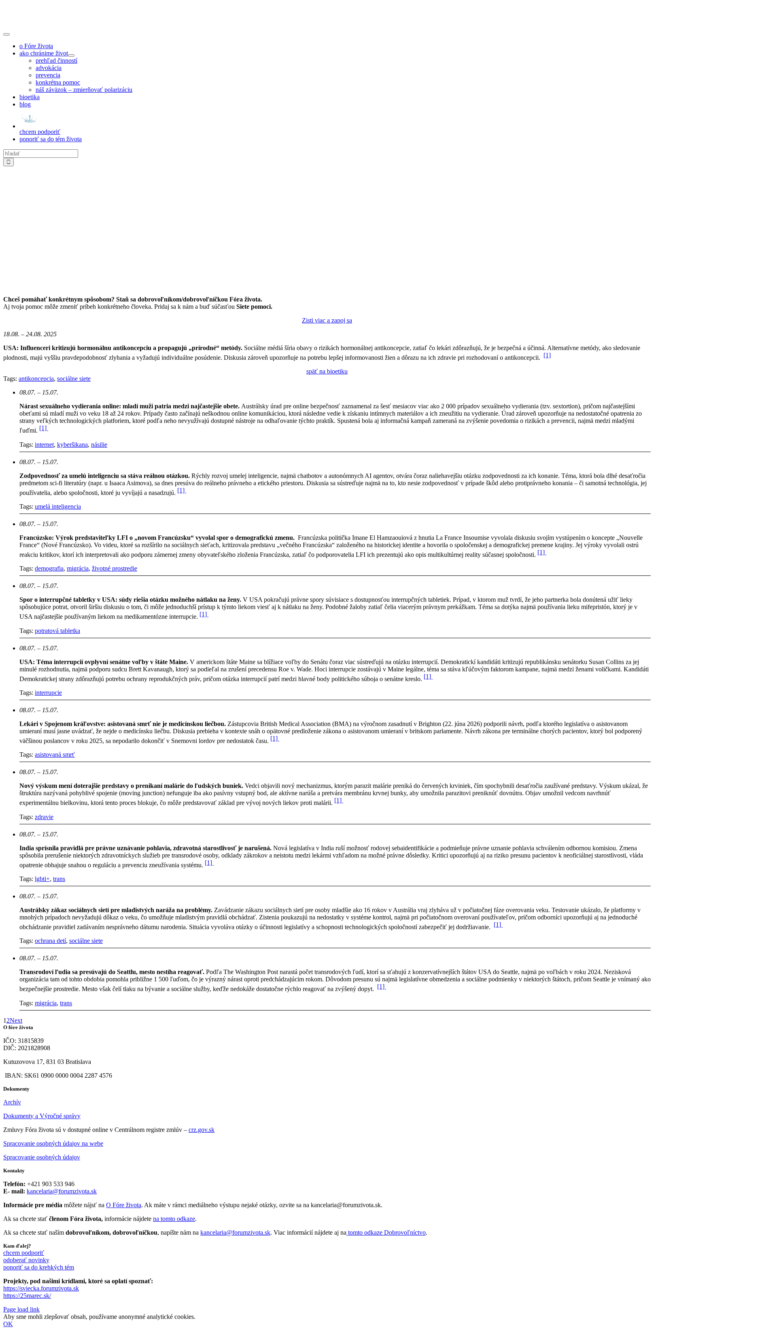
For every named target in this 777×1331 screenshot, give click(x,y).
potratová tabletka (57, 630)
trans (59, 878)
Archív (12, 1102)
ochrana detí (50, 940)
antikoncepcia (36, 378)
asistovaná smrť (55, 754)
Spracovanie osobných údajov (41, 1157)
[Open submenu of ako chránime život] (71, 55)
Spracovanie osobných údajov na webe (53, 1143)
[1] (547, 355)
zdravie (44, 816)
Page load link (21, 1309)
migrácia (78, 568)
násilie (99, 444)
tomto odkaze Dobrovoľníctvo (387, 1232)
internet (44, 444)
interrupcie (48, 692)
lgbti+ (42, 878)
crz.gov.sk (201, 1129)
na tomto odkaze (174, 1218)
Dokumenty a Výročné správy (42, 1115)
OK (8, 1323)
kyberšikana (72, 444)
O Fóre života (123, 1205)
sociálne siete (74, 378)
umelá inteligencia (58, 506)
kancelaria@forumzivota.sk (62, 1191)
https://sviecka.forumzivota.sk (41, 1288)
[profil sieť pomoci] (327, 285)
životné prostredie (114, 568)
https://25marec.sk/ (27, 1295)
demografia (49, 568)
